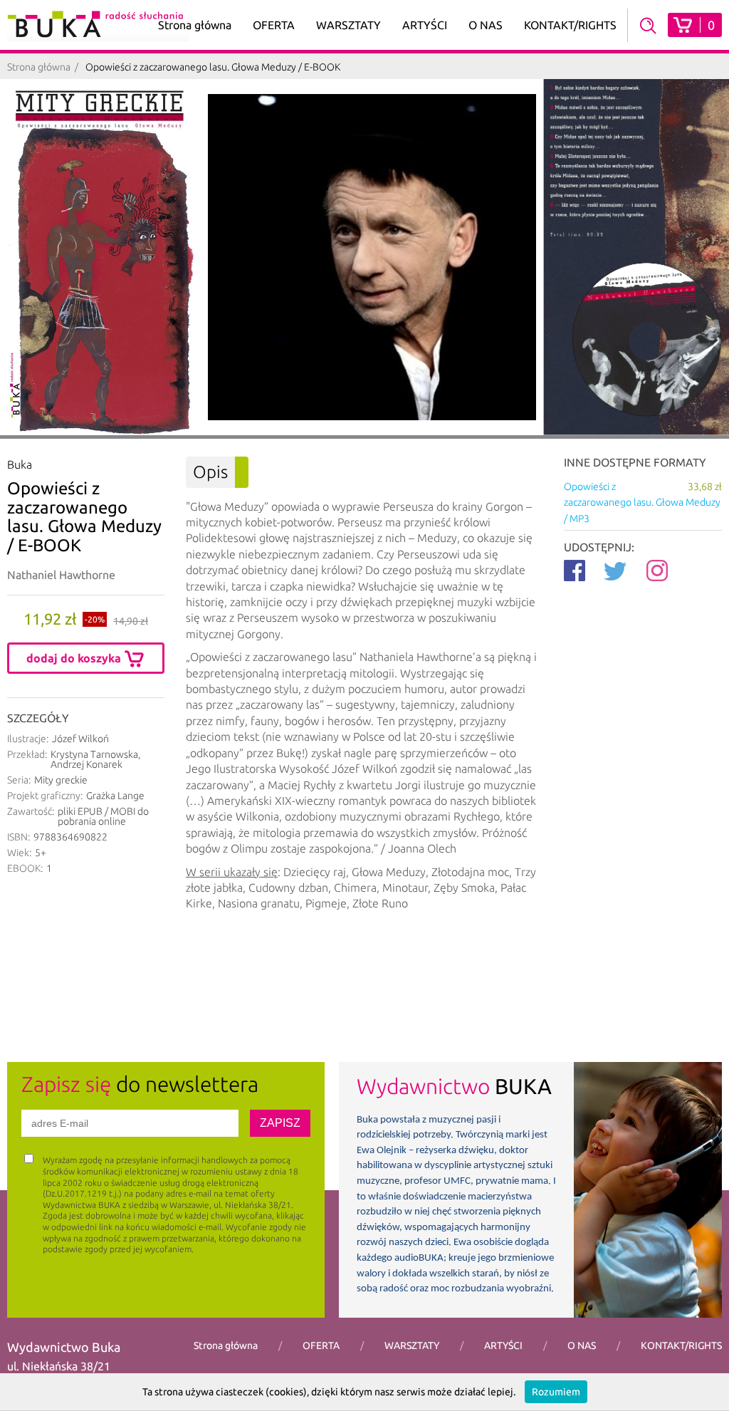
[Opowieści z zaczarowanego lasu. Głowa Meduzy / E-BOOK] (102, 257)
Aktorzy (425, 47)
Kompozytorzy (425, 91)
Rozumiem (556, 1391)
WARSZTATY (348, 25)
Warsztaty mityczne (348, 84)
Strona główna (194, 25)
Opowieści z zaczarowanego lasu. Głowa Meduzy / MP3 (643, 502)
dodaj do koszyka (75, 658)
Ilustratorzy (424, 113)
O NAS (485, 25)
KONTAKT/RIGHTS (570, 25)
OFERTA (274, 25)
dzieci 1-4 (274, 47)
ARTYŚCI (424, 25)
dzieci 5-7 (274, 69)
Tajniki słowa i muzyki (348, 143)
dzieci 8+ (273, 91)
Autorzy (424, 69)
